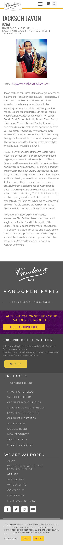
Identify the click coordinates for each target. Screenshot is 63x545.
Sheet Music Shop (20, 444)
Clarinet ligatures (21, 418)
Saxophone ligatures (23, 412)
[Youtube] (33, 509)
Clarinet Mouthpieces (24, 402)
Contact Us (15, 490)
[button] (40, 4)
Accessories (16, 423)
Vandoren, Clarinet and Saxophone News (25, 467)
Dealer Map (15, 495)
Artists (12, 474)
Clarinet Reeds (21, 382)
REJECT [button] (25, 538)
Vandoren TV (17, 484)
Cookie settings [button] (11, 538)
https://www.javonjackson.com (31, 83)
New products (18, 434)
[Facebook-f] (7, 509)
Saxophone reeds (20, 391)
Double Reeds (17, 428)
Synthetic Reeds (19, 396)
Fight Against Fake (21, 500)
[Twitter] (16, 509)
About (12, 460)
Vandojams (15, 479)
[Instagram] (24, 509)
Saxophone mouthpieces (26, 407)
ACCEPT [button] (38, 538)
